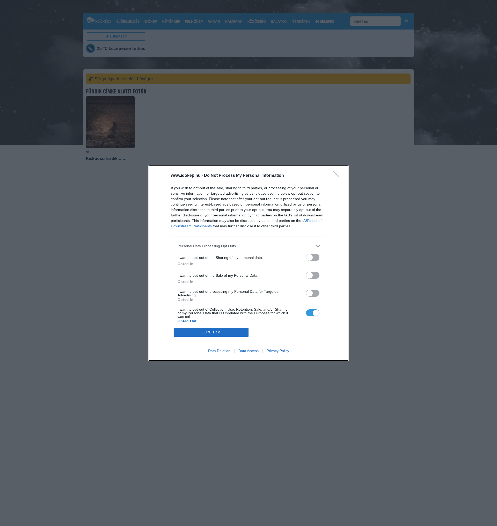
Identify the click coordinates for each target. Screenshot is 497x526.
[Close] (338, 176)
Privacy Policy (278, 351)
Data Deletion (219, 351)
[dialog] (248, 263)
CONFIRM (211, 332)
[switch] (312, 257)
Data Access (248, 351)
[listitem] (248, 246)
